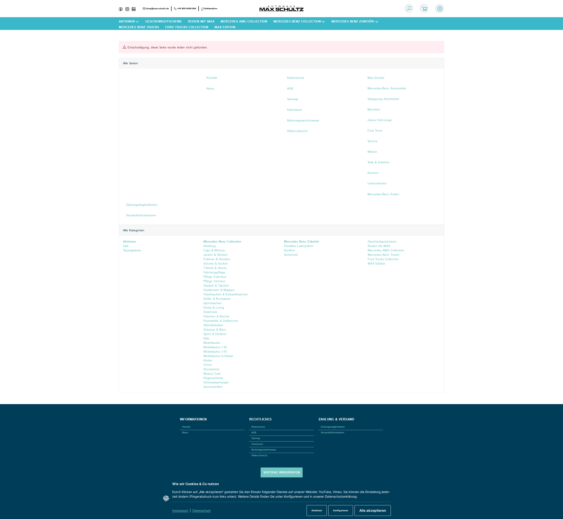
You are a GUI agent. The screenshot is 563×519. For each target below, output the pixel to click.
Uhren (207, 365)
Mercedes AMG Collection (385, 250)
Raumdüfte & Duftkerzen (220, 321)
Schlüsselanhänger (216, 382)
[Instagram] (128, 8)
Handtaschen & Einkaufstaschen (225, 294)
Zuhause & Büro (214, 330)
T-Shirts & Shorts (215, 268)
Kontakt (186, 427)
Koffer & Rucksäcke (217, 299)
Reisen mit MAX (378, 246)
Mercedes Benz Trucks (383, 255)
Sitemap (255, 438)
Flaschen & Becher (216, 316)
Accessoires (211, 369)
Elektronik (210, 312)
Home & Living (213, 308)
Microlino (373, 109)
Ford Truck (374, 131)
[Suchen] (409, 8)
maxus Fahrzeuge (379, 120)
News (185, 432)
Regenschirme (213, 378)
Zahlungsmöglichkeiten (333, 427)
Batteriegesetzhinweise (263, 450)
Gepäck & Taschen (216, 285)
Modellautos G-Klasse (218, 356)
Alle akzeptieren (372, 510)
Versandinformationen (332, 432)
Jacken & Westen (215, 255)
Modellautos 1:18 (215, 347)
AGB (253, 432)
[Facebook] (122, 8)
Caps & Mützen (214, 250)
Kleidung (209, 246)
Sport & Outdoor (215, 334)
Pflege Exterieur (214, 277)
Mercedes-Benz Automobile (386, 88)
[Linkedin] (135, 8)
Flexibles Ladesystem (298, 246)
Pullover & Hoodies (216, 259)
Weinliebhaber (213, 325)
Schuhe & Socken (215, 263)
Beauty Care (212, 374)
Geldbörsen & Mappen (219, 290)
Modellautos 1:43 (215, 352)
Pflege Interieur (214, 281)
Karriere (372, 173)
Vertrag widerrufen (281, 472)
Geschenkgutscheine (382, 241)
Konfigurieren (340, 510)
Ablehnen (316, 510)
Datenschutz (201, 510)
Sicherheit (291, 255)
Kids (206, 338)
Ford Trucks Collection (383, 259)
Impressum (180, 510)
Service (372, 141)
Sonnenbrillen (212, 387)
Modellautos (211, 343)
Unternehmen (377, 183)
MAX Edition (376, 263)
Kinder (207, 360)
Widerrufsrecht (259, 455)
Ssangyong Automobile (383, 99)
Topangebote (132, 250)
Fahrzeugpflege (214, 272)
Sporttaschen (212, 303)
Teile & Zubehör (378, 162)
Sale (126, 246)
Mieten (372, 152)
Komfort (289, 250)
